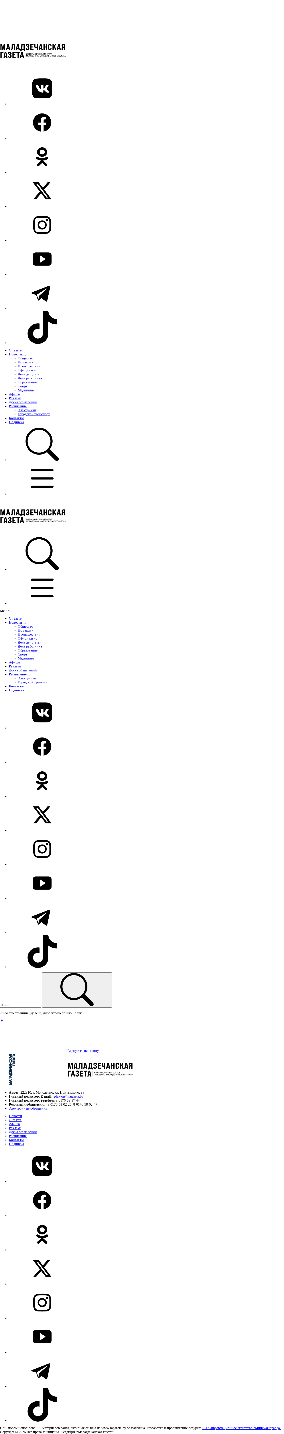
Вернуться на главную (84, 1051)
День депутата (28, 374)
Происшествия (29, 366)
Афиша (14, 394)
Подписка (16, 422)
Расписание (18, 406)
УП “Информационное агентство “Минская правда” (241, 1428)
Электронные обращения (28, 1108)
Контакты (16, 418)
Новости (15, 354)
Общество (25, 358)
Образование (27, 382)
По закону (25, 362)
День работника (30, 378)
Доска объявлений (23, 402)
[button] (42, 460)
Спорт (22, 386)
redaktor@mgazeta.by (68, 1096)
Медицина (26, 390)
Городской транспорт (34, 414)
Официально (27, 370)
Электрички (27, 410)
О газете (15, 350)
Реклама (15, 398)
